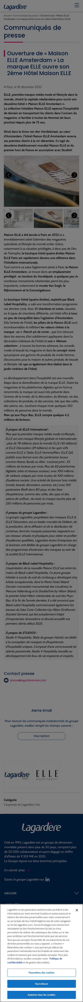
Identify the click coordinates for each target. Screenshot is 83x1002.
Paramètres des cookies (41, 972)
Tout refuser (41, 983)
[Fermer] (77, 910)
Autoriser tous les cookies (41, 994)
